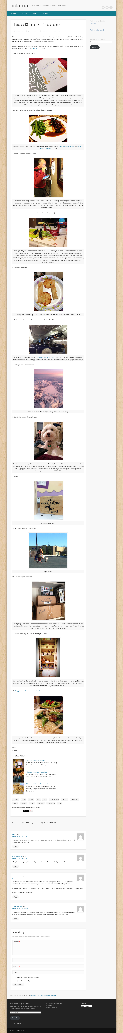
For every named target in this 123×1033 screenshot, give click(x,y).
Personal (54, 31)
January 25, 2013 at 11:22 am (20, 878)
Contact (45, 13)
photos (16, 803)
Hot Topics (24, 13)
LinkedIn (107, 7)
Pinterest (24, 803)
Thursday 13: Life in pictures (35, 760)
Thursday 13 (35, 48)
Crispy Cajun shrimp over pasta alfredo (27, 691)
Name (16, 960)
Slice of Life (41, 803)
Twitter (103, 7)
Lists (44, 31)
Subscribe (95, 47)
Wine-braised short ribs (66, 146)
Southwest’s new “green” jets (46, 357)
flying (38, 799)
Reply (15, 846)
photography (74, 799)
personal (65, 799)
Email (16, 966)
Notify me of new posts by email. (24, 981)
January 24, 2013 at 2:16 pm (19, 836)
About (35, 13)
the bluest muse (19, 5)
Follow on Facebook (97, 30)
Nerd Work (48, 31)
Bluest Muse (19, 31)
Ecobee (32, 799)
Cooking (16, 799)
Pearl (14, 834)
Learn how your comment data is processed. (44, 995)
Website (15, 972)
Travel (58, 31)
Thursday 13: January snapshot (36, 772)
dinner (24, 799)
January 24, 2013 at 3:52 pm (19, 858)
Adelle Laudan (17, 856)
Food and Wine (55, 799)
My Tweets (93, 24)
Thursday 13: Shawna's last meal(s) (37, 784)
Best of (13, 13)
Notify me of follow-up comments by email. (27, 977)
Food (45, 799)
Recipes (32, 803)
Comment (16, 941)
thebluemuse (17, 876)
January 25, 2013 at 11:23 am (20, 908)
